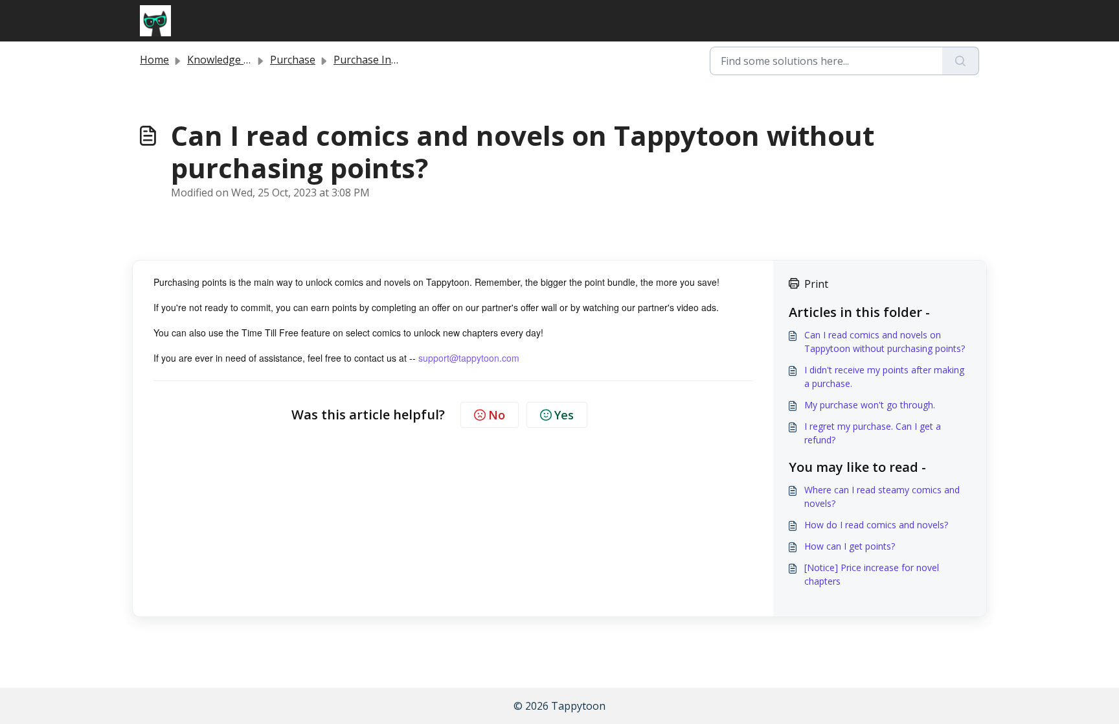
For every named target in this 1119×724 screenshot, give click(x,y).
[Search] (960, 61)
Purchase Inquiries (378, 60)
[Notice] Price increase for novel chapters (871, 574)
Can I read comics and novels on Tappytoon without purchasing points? (884, 342)
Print (816, 284)
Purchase (292, 60)
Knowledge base (227, 60)
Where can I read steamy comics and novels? (882, 496)
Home (154, 60)
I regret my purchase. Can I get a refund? (872, 433)
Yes (564, 415)
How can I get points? (849, 546)
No (496, 415)
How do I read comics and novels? (876, 525)
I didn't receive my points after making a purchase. (884, 377)
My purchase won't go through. (869, 405)
